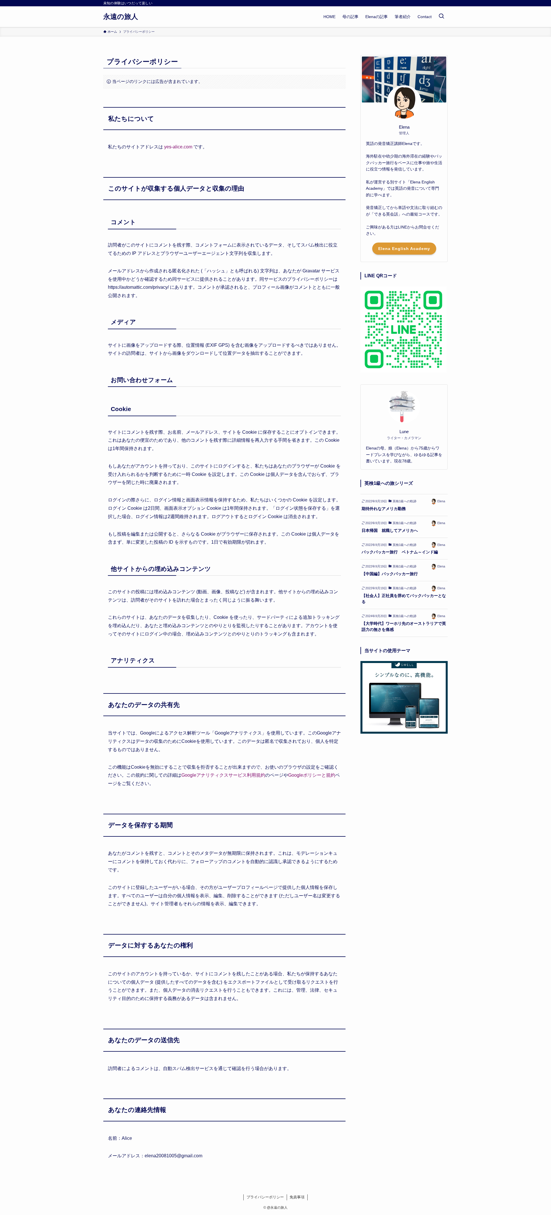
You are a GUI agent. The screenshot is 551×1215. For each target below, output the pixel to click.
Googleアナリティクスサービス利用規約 (223, 775)
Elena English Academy (404, 248)
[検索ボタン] (441, 16)
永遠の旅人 (120, 16)
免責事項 (297, 1197)
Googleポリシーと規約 (311, 775)
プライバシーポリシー (265, 1197)
